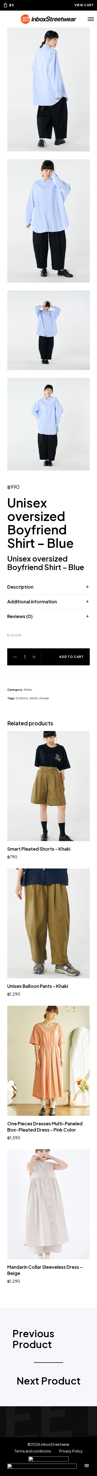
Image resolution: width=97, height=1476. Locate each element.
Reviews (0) (20, 616)
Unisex (44, 698)
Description (20, 587)
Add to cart (71, 657)
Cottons (22, 698)
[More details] (86, 1465)
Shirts (28, 689)
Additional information (32, 601)
